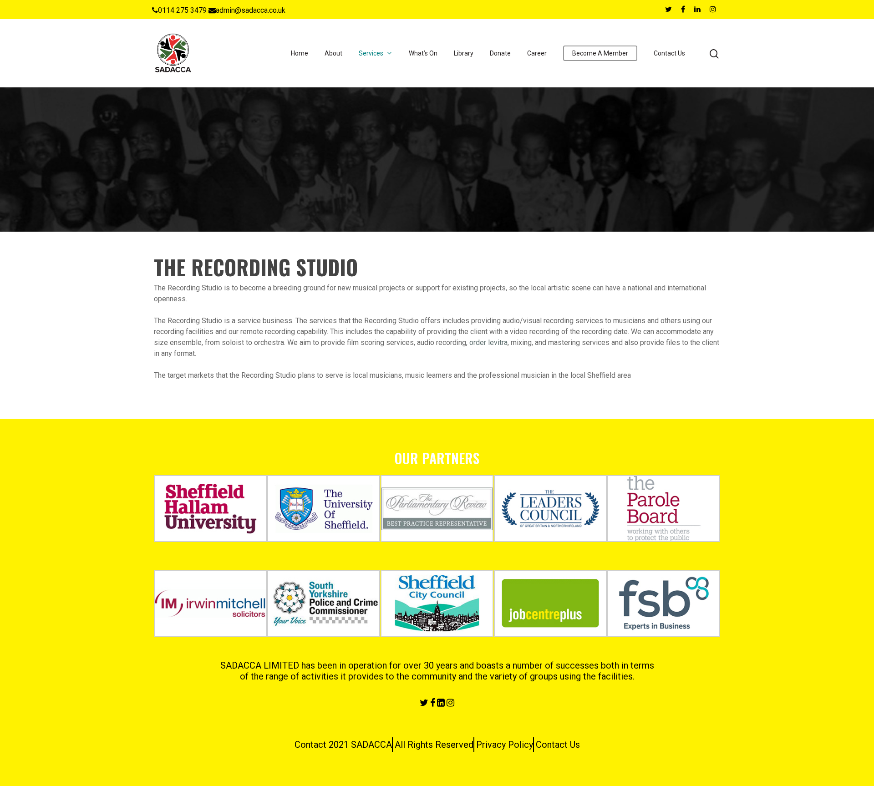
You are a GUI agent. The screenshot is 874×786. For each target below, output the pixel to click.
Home (299, 53)
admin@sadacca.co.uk (250, 10)
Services (371, 53)
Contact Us (669, 53)
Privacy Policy (504, 744)
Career (537, 53)
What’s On (423, 53)
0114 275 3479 (182, 10)
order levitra (488, 342)
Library (463, 53)
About (333, 53)
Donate (500, 53)
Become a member (600, 53)
